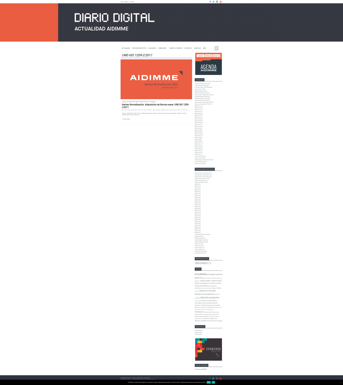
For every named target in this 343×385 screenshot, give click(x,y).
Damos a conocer (176, 48)
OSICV (202, 318)
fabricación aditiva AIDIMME (213, 305)
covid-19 (197, 291)
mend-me (212, 316)
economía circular (205, 300)
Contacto (188, 48)
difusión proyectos (139, 48)
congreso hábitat (216, 288)
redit (216, 318)
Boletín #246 (199, 152)
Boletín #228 (199, 119)
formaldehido (216, 312)
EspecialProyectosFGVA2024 (202, 98)
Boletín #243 (199, 146)
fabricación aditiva (200, 305)
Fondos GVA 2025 (200, 158)
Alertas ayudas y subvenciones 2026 (204, 159)
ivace (206, 314)
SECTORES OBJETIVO (201, 85)
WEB (204, 48)
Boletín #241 (199, 143)
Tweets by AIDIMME (201, 369)
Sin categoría (152, 101)
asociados (152, 48)
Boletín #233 (199, 128)
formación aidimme (208, 312)
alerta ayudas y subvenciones (211, 281)
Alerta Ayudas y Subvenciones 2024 (204, 94)
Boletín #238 (198, 137)
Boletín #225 (199, 113)
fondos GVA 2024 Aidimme (209, 307)
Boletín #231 (199, 124)
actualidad (126, 48)
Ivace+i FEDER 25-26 (200, 161)
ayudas (209, 286)
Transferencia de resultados (214, 321)
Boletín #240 (199, 141)
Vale (208, 382)
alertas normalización (171, 110)
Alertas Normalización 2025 (130, 101)
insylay (203, 314)
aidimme (163, 110)
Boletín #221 (199, 106)
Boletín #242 (199, 145)
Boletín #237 (199, 135)
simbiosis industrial (200, 321)
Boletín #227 (199, 117)
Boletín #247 (198, 154)
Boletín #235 (199, 132)
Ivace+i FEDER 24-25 (200, 156)
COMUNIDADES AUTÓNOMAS (203, 87)
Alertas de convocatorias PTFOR (203, 104)
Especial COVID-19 (200, 89)
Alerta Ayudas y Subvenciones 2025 (204, 102)
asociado (212, 283)
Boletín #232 (199, 126)
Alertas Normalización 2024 (202, 93)
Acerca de (197, 48)
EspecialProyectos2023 (201, 91)
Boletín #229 (199, 120)
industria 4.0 (198, 314)
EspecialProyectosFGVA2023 (202, 96)
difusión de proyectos (204, 294)
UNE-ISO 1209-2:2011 (183, 110)
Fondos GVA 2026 (200, 163)
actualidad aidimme (214, 274)
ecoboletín (197, 300)
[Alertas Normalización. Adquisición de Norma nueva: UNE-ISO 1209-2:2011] (156, 60)
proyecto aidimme (209, 318)
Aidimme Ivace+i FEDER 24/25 (210, 278)
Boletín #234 (198, 130)
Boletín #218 (143, 101)
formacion (199, 312)
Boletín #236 (199, 133)
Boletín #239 (198, 139)
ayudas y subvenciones (206, 288)
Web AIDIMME (198, 334)
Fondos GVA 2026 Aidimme (208, 309)
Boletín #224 (199, 111)
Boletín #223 (199, 109)
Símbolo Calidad (198, 330)
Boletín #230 (199, 122)
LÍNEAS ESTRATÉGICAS (202, 83)
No (213, 382)
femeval (196, 307)
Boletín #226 (199, 115)
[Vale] (341, 382)
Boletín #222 (199, 107)
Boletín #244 (199, 148)
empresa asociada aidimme (209, 303)
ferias (200, 307)
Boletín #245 (199, 150)
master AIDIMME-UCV (204, 316)
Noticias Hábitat (198, 332)
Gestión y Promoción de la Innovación (142, 110)
